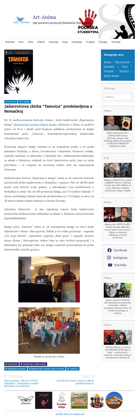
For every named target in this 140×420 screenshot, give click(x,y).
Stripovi (124, 71)
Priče (30, 41)
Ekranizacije (122, 62)
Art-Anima (44, 17)
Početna (9, 41)
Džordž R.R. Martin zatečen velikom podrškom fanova (75, 379)
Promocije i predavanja (34, 364)
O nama (90, 41)
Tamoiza (74, 369)
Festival (116, 41)
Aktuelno (13, 364)
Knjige (107, 62)
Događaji (109, 66)
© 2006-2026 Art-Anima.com (70, 413)
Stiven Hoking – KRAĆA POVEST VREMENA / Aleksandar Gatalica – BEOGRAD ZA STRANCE (22, 381)
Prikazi (41, 41)
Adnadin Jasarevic (17, 369)
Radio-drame (111, 75)
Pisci (21, 41)
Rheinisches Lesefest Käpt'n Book (47, 369)
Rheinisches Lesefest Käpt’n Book (35, 124)
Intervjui (53, 41)
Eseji (65, 41)
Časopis (103, 41)
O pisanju (77, 41)
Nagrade (109, 71)
